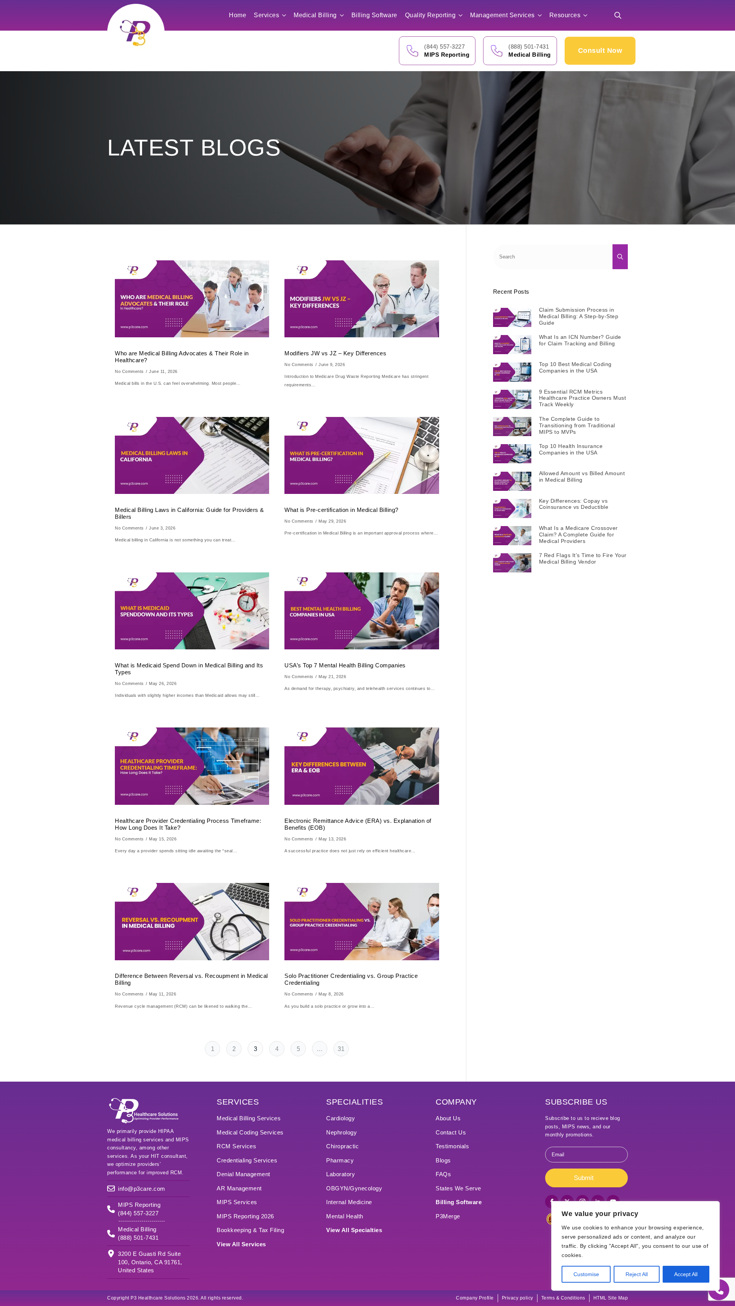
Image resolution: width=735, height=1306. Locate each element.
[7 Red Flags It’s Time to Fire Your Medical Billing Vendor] (512, 563)
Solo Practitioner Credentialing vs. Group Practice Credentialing (351, 979)
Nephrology (341, 1132)
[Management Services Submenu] (542, 15)
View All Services (241, 1244)
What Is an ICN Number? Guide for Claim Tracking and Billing (580, 340)
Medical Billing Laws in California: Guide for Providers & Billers (189, 513)
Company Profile (475, 1298)
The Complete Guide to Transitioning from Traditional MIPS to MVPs (577, 425)
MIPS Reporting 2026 (245, 1216)
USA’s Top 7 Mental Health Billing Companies (345, 665)
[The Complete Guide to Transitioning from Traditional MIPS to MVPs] (512, 426)
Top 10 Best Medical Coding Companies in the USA (575, 367)
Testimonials (452, 1146)
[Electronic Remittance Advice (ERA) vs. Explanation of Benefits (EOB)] (361, 766)
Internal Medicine (349, 1202)
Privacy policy (517, 1298)
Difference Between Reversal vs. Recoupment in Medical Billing (191, 979)
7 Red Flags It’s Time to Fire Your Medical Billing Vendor (583, 558)
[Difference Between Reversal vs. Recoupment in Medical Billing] (192, 921)
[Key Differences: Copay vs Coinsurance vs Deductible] (512, 508)
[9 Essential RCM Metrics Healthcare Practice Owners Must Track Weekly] (512, 399)
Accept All (685, 1274)
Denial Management (243, 1174)
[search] (620, 256)
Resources (565, 15)
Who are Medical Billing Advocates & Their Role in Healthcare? (182, 356)
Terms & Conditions (563, 1298)
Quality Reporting (430, 15)
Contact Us (451, 1132)
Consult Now (600, 50)
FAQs (443, 1174)
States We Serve (458, 1188)
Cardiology (340, 1118)
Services (266, 15)
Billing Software (374, 15)
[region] (635, 1246)
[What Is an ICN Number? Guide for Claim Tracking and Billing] (512, 344)
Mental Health (344, 1216)
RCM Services (236, 1146)
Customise (586, 1274)
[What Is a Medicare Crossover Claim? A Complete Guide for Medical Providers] (512, 535)
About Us (448, 1118)
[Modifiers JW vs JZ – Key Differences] (361, 298)
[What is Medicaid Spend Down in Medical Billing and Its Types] (192, 610)
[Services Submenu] (286, 15)
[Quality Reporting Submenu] (463, 15)
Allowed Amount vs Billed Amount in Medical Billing (582, 476)
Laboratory (340, 1174)
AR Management (239, 1188)
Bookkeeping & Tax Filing (250, 1230)
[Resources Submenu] (587, 15)
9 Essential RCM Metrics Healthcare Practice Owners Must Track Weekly (582, 398)
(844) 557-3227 (444, 46)
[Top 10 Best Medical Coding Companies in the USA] (512, 371)
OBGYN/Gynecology (354, 1188)
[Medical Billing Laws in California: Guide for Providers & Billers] (192, 455)
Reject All (637, 1274)
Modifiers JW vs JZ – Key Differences (335, 353)
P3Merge (448, 1216)
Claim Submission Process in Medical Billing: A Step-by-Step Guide (579, 316)
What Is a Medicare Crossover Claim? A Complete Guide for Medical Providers (578, 534)
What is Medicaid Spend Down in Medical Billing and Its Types (189, 668)
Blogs (443, 1160)
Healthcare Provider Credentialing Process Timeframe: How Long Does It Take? (188, 824)
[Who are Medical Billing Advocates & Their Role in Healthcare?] (192, 298)
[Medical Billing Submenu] (344, 15)
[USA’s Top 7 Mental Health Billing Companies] (361, 610)
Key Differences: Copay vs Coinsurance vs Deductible (574, 504)
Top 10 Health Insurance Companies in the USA (571, 449)
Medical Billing (315, 15)
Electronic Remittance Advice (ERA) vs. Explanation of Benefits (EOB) (357, 824)
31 (341, 1049)
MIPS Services (237, 1202)
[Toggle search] (618, 15)
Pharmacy (340, 1160)
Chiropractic (342, 1146)
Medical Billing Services (249, 1118)
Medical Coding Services (250, 1132)
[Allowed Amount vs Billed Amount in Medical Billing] (512, 481)
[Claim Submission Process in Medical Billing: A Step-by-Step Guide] (512, 317)
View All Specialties (354, 1230)
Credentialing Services (247, 1160)
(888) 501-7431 (528, 46)
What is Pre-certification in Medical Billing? (341, 510)
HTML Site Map (610, 1298)
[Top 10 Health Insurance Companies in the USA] (512, 453)
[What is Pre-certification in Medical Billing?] (361, 455)
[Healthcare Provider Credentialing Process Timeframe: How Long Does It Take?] (192, 766)
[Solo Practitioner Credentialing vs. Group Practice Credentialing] (361, 921)
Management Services (502, 15)
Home (237, 15)
